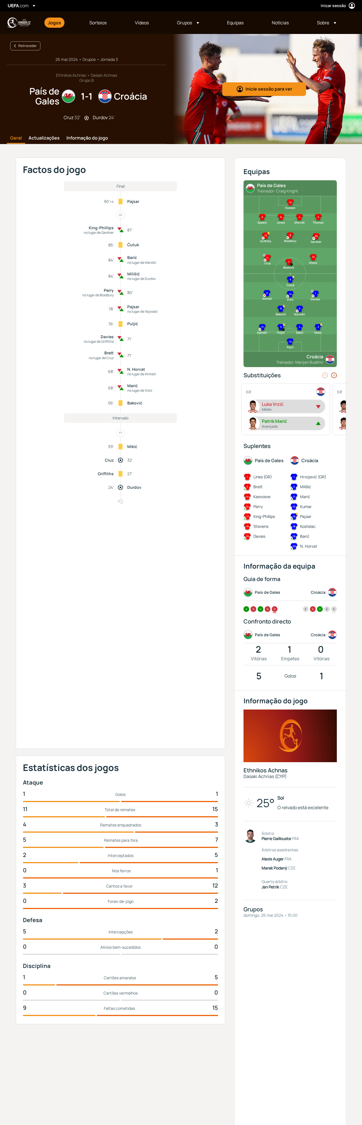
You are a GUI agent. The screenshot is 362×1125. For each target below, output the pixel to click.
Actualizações (44, 138)
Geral (16, 138)
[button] (188, 22)
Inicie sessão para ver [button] (268, 89)
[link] (54, 22)
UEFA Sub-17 (19, 22)
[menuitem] (61, 22)
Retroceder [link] (27, 45)
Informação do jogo (87, 138)
